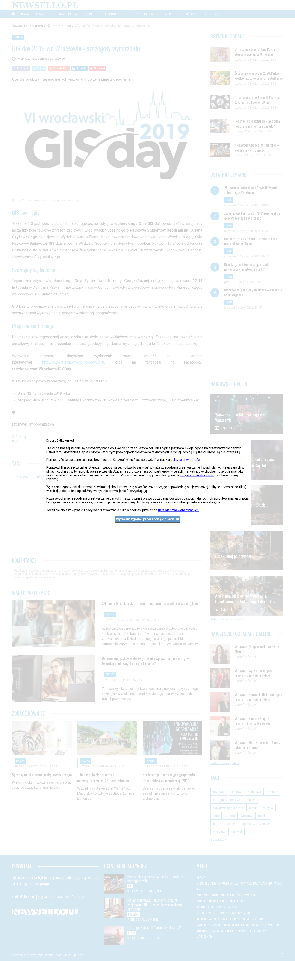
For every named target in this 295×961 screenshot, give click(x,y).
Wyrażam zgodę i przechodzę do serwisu (147, 519)
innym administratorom (197, 475)
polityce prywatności (185, 459)
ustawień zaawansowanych (178, 510)
